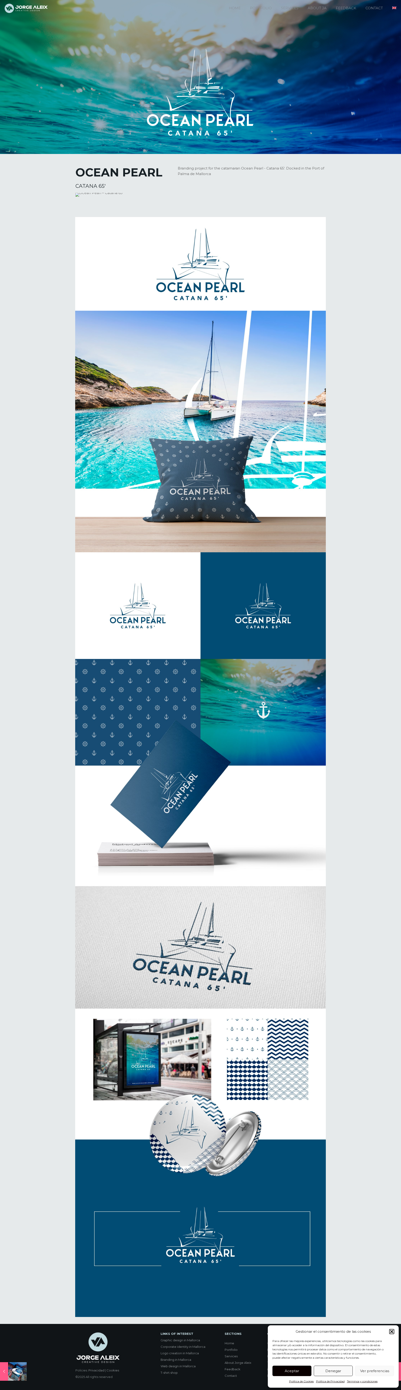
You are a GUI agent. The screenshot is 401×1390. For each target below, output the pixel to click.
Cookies (113, 1370)
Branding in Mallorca (176, 1359)
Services (231, 1356)
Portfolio (231, 1350)
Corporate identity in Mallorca (183, 1346)
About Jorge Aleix (238, 1362)
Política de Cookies (301, 1381)
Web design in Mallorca (178, 1366)
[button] (391, 1331)
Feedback (232, 1369)
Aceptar (292, 1371)
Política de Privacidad (330, 1381)
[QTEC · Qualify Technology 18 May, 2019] (13, 1371)
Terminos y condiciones (362, 1381)
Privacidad (96, 1370)
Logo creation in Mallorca (180, 1353)
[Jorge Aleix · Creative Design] (27, 8)
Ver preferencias (374, 1371)
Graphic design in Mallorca (180, 1340)
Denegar (333, 1371)
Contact (231, 1375)
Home (229, 1343)
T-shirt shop (169, 1372)
